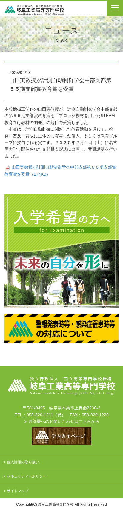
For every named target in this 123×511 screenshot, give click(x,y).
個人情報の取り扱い (23, 462)
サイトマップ (17, 491)
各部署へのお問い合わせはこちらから (63, 421)
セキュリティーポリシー (26, 476)
